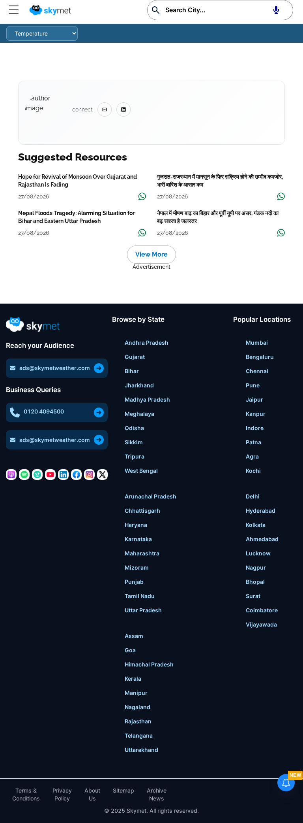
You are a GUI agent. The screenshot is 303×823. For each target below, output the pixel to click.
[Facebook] (76, 474)
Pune (253, 385)
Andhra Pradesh (146, 342)
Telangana (139, 735)
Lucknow (258, 553)
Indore (255, 428)
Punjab (134, 581)
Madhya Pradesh (147, 399)
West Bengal (141, 470)
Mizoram (137, 567)
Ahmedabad (262, 539)
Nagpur (256, 567)
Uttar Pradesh (143, 610)
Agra (252, 456)
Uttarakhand (141, 749)
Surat (253, 596)
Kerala (133, 678)
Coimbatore (262, 610)
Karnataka (138, 539)
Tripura (134, 456)
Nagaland (137, 707)
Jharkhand (139, 385)
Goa (130, 650)
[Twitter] (102, 474)
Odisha (134, 428)
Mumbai (257, 342)
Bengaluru (260, 356)
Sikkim (134, 442)
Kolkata (256, 524)
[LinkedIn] (63, 474)
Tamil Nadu (140, 596)
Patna (253, 442)
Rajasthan (138, 721)
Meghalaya (139, 413)
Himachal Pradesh (149, 664)
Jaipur (254, 399)
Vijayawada (261, 624)
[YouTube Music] (50, 474)
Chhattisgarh (142, 510)
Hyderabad (260, 510)
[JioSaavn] (37, 474)
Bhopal (255, 581)
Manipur (136, 692)
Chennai (257, 371)
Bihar (132, 371)
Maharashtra (142, 553)
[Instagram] (89, 474)
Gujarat (135, 356)
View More (151, 254)
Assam (134, 635)
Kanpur (256, 413)
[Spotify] (24, 474)
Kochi (253, 470)
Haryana (136, 524)
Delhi (253, 496)
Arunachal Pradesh (150, 496)
